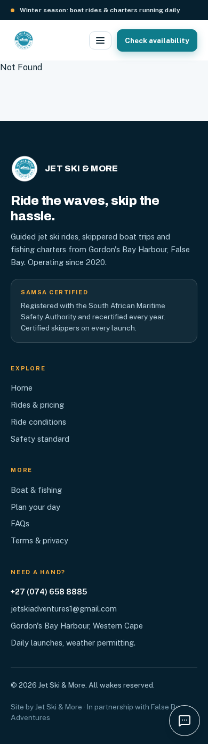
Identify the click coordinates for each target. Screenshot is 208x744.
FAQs (20, 523)
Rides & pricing (37, 404)
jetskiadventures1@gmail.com (64, 608)
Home (22, 387)
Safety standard (40, 438)
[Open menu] (100, 40)
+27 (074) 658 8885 (49, 591)
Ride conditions (38, 421)
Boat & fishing (36, 489)
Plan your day (35, 506)
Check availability (157, 40)
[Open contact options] (184, 720)
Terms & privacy (39, 540)
